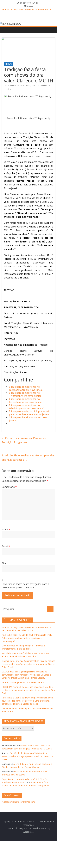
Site (4, 563)
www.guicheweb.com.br (27, 270)
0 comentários (44, 85)
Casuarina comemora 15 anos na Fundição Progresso (24, 440)
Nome (6, 529)
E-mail (6, 546)
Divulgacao (31, 85)
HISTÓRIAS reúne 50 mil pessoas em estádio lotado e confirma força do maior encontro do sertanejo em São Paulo (28, 690)
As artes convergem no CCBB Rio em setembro (24, 682)
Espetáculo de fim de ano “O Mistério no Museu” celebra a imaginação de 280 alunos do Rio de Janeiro (27, 756)
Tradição (8, 89)
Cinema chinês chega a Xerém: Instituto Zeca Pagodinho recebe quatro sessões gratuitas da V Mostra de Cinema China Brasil (28, 664)
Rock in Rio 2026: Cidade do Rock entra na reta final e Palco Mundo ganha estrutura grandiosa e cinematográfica (27, 638)
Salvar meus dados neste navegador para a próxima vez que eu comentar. (25, 585)
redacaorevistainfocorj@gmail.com (18, 801)
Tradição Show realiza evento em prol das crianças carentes (28, 457)
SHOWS (8, 64)
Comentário (9, 486)
